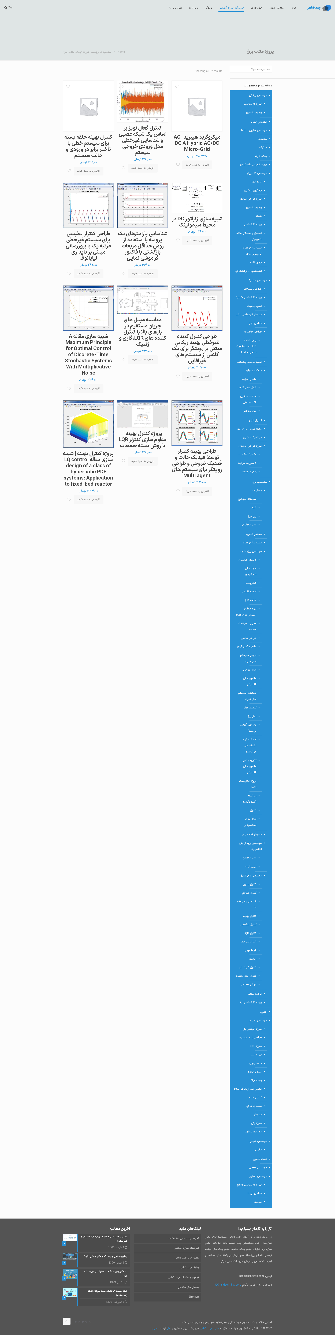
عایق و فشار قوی (246, 647)
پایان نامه (256, 262)
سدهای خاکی (254, 1106)
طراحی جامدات (253, 332)
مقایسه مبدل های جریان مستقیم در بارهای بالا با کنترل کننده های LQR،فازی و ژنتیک (142, 332)
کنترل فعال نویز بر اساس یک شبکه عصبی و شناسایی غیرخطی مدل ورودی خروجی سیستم (142, 140)
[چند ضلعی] (318, 8)
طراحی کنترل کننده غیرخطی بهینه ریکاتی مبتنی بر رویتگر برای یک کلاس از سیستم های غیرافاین (197, 349)
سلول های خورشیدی (250, 571)
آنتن (253, 508)
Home (121, 52)
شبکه (259, 216)
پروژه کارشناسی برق (251, 1002)
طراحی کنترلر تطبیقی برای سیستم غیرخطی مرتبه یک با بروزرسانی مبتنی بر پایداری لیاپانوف (88, 246)
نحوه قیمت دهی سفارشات (184, 1238)
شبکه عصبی (260, 1159)
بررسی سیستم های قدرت (248, 658)
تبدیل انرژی (255, 420)
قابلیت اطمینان (247, 560)
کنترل (253, 810)
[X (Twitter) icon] (86, 1322)
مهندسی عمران (258, 1020)
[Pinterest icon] (82, 1322)
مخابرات (257, 490)
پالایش (258, 1150)
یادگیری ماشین (253, 190)
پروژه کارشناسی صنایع (249, 1185)
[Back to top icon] (66, 1321)
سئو (169, 1328)
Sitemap (193, 1297)
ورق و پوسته (249, 472)
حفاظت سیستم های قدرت (247, 696)
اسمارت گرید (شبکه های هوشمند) (249, 745)
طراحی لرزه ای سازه (250, 1038)
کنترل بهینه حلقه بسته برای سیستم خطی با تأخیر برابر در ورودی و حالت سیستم (88, 146)
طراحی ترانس (248, 638)
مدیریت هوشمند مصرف (247, 626)
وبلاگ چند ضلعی (189, 1267)
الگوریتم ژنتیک (258, 122)
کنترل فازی (250, 933)
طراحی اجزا (255, 323)
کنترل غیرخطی (247, 967)
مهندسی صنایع (258, 1176)
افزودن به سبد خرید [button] (197, 165)
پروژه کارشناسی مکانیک (248, 297)
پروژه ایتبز (256, 1055)
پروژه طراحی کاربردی (250, 446)
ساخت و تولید (253, 370)
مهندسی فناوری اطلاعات (253, 130)
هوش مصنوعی (248, 984)
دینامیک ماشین (252, 437)
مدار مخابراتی (248, 525)
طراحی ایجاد (254, 1193)
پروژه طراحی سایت (251, 199)
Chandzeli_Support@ (228, 1285)
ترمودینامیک (254, 306)
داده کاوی (256, 182)
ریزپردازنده (250, 866)
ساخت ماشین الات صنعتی (248, 399)
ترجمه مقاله (255, 994)
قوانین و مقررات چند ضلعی (183, 1277)
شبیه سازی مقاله (252, 543)
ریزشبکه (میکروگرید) (249, 799)
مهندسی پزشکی (258, 95)
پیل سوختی (249, 411)
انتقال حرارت (249, 379)
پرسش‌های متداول (188, 1287)
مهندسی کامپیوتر (257, 173)
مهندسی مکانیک (257, 280)
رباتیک (252, 959)
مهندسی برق (259, 482)
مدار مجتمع (249, 858)
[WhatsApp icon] (90, 1322)
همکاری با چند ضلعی (187, 1258)
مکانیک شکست (247, 454)
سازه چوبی (255, 1063)
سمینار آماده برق (252, 834)
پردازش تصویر (254, 112)
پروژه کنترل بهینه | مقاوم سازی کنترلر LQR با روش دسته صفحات (142, 440)
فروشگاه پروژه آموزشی (186, 1248)
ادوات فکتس (249, 592)
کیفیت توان (249, 708)
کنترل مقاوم (249, 893)
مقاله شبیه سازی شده (249, 429)
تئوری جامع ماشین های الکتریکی (249, 766)
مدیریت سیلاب (253, 1132)
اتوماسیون (250, 950)
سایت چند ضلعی (209, 1328)
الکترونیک (250, 583)
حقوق (263, 1012)
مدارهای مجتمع (247, 499)
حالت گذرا (250, 600)
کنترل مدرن (249, 884)
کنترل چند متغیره (246, 976)
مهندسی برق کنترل (251, 876)
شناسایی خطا (248, 942)
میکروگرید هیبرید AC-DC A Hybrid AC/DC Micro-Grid (197, 143)
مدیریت (262, 139)
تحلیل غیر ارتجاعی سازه (248, 1089)
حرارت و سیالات (253, 289)
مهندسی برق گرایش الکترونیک (250, 846)
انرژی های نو (249, 670)
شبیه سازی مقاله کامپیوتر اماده (252, 251)
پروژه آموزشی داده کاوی (253, 165)
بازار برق (251, 716)
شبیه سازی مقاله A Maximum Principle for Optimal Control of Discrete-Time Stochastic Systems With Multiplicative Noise (88, 355)
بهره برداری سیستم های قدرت (246, 612)
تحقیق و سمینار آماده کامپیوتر (249, 236)
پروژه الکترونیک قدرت (247, 784)
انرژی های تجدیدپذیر (250, 822)
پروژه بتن (256, 1123)
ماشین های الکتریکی (249, 681)
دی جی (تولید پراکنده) (248, 728)
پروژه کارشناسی (253, 104)
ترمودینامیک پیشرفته (249, 362)
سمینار (258, 1115)
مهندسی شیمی (258, 1141)
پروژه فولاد (256, 1080)
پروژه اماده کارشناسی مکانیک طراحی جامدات (246, 346)
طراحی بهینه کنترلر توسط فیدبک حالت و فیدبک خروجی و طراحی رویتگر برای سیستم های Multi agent (197, 464)
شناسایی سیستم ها (246, 904)
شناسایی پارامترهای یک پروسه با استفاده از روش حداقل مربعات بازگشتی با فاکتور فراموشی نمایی (143, 246)
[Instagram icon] (79, 1322)
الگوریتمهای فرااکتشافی (248, 271)
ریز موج (252, 516)
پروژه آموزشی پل (252, 1029)
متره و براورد (255, 1072)
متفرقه (263, 147)
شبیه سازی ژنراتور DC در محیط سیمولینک (197, 222)
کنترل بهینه (249, 916)
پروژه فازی (261, 156)
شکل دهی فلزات (247, 388)
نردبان (154, 1328)
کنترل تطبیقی (248, 925)
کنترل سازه (255, 1097)
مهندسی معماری (257, 1168)
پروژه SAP (256, 1046)
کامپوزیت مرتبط (247, 463)
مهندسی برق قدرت (251, 551)
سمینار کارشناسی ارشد (249, 315)
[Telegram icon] (75, 1322)
